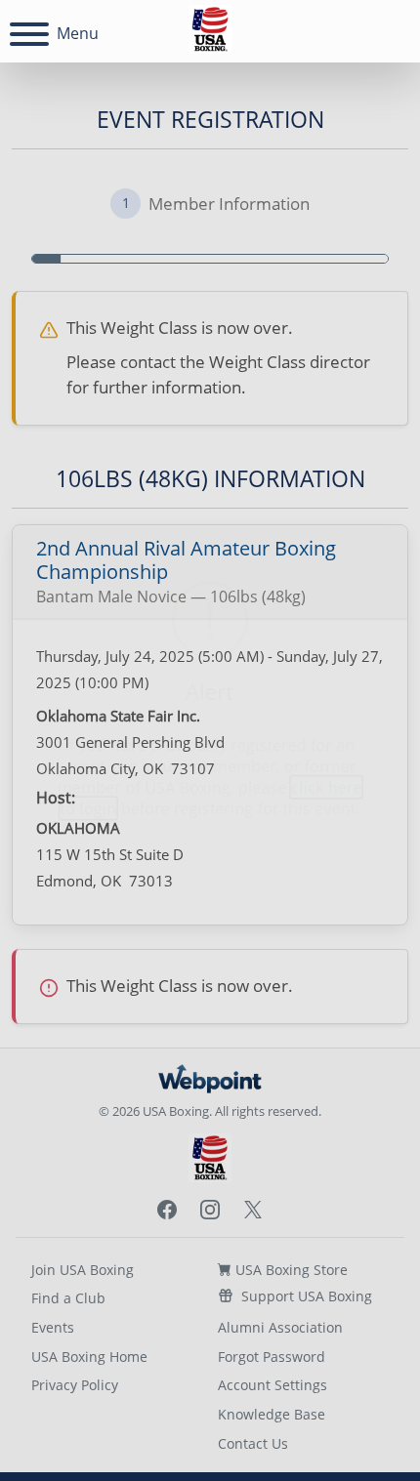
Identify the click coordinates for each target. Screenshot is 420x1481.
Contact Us (253, 1443)
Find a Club (68, 1298)
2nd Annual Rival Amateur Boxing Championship (186, 560)
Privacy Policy (74, 1385)
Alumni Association (280, 1327)
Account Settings (272, 1385)
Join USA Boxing (82, 1269)
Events (52, 1327)
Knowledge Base (271, 1414)
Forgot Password (271, 1356)
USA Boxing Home (89, 1356)
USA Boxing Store (289, 1269)
